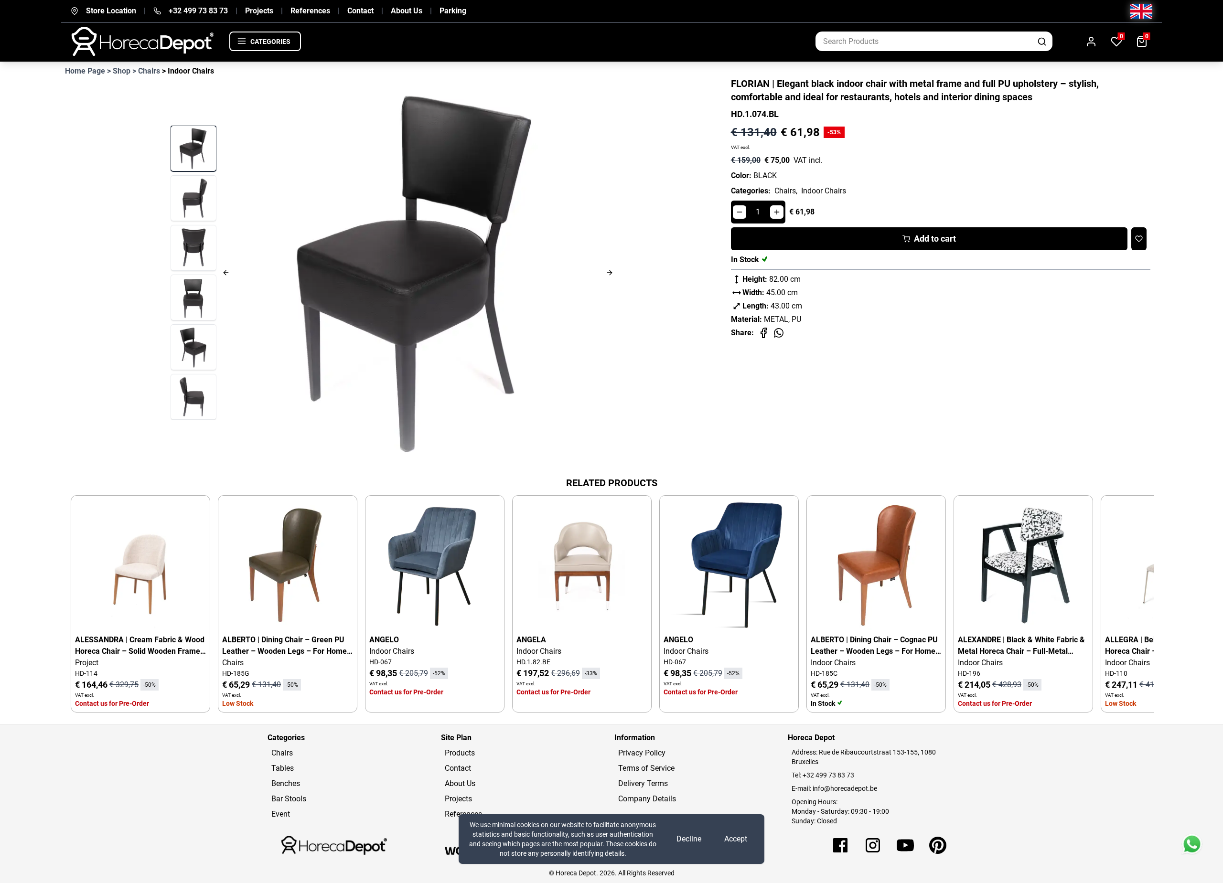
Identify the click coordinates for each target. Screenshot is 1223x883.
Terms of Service (646, 768)
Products (460, 752)
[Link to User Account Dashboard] (1091, 41)
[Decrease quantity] (739, 212)
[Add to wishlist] (1139, 238)
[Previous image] (281, 272)
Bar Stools (288, 798)
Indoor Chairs (823, 190)
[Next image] (555, 272)
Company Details (647, 798)
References (310, 10)
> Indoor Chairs (188, 70)
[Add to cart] (190, 514)
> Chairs (146, 70)
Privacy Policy (641, 752)
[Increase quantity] (776, 212)
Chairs (282, 752)
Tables (282, 768)
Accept (735, 838)
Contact (360, 10)
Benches (285, 783)
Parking (453, 10)
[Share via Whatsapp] (778, 333)
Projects (259, 10)
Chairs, (785, 190)
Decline (688, 838)
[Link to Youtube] (905, 845)
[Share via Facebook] (763, 333)
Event (280, 814)
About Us (406, 10)
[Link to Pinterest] (937, 845)
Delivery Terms (643, 783)
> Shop (118, 70)
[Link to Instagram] (872, 845)
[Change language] (1141, 11)
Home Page (85, 70)
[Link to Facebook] (840, 845)
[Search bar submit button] (1042, 41)
